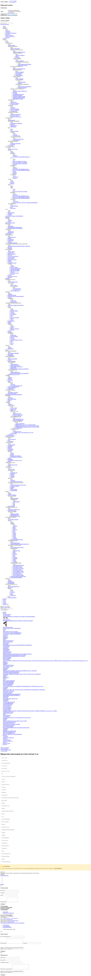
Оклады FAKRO (11, 506)
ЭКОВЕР (12, 477)
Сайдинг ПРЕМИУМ (19, 423)
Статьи (4, 602)
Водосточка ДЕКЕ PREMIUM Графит (21, 169)
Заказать (2, 874)
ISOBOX (10, 378)
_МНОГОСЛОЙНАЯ (20, 55)
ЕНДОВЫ (15, 93)
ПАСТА (12, 318)
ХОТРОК (12, 476)
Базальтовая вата (13, 472)
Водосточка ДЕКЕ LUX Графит (19, 161)
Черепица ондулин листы (15, 116)
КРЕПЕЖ (10, 294)
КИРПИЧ (7, 278)
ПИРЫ (11, 488)
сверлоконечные (16, 135)
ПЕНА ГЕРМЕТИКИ (12, 358)
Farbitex (12, 309)
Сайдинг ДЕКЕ (13, 408)
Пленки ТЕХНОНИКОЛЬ (13, 386)
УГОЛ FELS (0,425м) (17, 569)
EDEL (14, 530)
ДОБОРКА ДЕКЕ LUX (18, 414)
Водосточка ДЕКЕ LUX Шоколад (20, 163)
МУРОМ (10, 213)
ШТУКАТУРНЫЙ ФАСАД (14, 586)
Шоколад (15, 173)
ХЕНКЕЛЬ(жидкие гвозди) (14, 374)
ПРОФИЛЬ (10, 397)
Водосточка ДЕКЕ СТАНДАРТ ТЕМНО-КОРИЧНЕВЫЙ (25, 202)
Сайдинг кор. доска (17, 431)
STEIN (14, 536)
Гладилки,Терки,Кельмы (13, 256)
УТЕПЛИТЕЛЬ (11, 469)
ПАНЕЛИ (15, 526)
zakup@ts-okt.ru (15, 920)
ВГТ (9, 596)
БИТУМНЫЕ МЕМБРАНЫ (16, 123)
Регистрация (6, 24)
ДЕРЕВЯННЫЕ (16, 501)
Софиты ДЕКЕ (13, 433)
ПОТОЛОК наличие (12, 393)
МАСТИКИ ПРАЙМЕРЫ (13, 353)
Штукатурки (13, 595)
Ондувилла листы (14, 104)
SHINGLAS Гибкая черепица (19, 52)
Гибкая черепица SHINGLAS (19, 68)
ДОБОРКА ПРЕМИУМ (18, 420)
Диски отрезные (11, 257)
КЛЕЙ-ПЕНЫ (13, 367)
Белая (11, 207)
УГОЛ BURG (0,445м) (17, 567)
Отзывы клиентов (9, 35)
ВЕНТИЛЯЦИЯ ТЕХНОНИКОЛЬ (15, 228)
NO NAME (10, 380)
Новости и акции (6, 743)
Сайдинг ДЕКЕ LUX (17, 415)
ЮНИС (9, 461)
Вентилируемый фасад (10, 222)
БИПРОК (10, 447)
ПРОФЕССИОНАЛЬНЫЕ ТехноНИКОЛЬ (19, 368)
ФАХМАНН (10, 145)
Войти (1, 24)
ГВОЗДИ (15, 92)
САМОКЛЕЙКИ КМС (10, 435)
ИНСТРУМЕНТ (11, 251)
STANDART (15, 177)
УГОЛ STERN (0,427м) (18, 574)
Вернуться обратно (4, 875)
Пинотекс (10, 332)
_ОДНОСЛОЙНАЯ (19, 60)
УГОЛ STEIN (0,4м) (17, 573)
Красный (12, 182)
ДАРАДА (12, 326)
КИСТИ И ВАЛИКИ (14, 270)
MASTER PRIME (14, 310)
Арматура (7, 217)
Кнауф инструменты (12, 259)
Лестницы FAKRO (14, 498)
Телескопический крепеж (18, 139)
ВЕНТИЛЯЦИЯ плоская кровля (15, 227)
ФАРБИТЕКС (13, 335)
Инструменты (13, 314)
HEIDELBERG (11, 582)
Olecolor (12, 312)
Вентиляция (10, 226)
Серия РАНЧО (18, 74)
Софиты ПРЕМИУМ (17, 428)
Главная (4, 27)
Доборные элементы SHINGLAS (20, 91)
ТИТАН (9, 275)
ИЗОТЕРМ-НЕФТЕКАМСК (16, 481)
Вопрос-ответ (6, 604)
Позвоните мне (4, 7)
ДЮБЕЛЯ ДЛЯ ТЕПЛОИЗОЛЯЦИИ (16, 296)
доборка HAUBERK (14, 513)
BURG (14, 528)
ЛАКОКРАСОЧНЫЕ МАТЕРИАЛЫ (15, 305)
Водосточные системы (12, 149)
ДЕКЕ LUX (12, 410)
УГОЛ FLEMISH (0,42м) (18, 570)
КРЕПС (9, 458)
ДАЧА (9, 381)
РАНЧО (17, 56)
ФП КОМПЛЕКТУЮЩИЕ (16, 577)
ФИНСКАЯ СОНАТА (22, 65)
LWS (14, 505)
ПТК (9, 401)
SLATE (14, 535)
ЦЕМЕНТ (10, 580)
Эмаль (11, 319)
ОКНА (9, 221)
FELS (14, 531)
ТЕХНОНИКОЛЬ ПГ (15, 372)
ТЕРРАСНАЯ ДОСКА (12, 464)
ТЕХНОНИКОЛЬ (14, 206)
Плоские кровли (11, 120)
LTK (14, 502)
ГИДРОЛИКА (8, 233)
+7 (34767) (12, 1)
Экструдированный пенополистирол (18, 484)
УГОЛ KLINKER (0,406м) (18, 572)
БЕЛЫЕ (12, 454)
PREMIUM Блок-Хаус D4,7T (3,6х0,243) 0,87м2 (25, 424)
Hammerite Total (11, 320)
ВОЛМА (10, 238)
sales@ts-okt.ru (10, 919)
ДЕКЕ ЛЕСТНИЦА (12, 495)
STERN (14, 537)
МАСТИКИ (10, 354)
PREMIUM (15, 155)
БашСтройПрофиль (12, 399)
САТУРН (12, 266)
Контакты (7, 37)
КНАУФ (9, 241)
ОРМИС (10, 260)
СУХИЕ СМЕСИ (11, 444)
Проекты (5, 598)
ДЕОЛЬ (9, 331)
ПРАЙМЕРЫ (10, 355)
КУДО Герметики (11, 361)
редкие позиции (13, 302)
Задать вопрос (6, 925)
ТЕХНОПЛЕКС (13, 489)
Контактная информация (5, 763)
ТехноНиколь (11, 441)
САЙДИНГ (10, 404)
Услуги (4, 599)
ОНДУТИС (12, 384)
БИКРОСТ (12, 124)
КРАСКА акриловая (14, 328)
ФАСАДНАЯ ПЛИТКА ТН (14, 509)
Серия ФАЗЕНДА (19, 75)
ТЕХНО (12, 474)
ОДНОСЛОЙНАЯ (19, 78)
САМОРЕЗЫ (13, 300)
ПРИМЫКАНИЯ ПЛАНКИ (19, 97)
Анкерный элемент (14, 131)
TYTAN (9, 360)
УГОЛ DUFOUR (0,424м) (18, 568)
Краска (11, 315)
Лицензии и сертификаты (10, 33)
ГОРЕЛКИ (12, 144)
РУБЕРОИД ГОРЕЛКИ (15, 143)
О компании (8, 31)
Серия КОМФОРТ (22, 82)
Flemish (14, 532)
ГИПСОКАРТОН (11, 237)
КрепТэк (10, 297)
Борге (9, 440)
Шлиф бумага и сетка (12, 276)
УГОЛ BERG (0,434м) (17, 566)
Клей (11, 593)
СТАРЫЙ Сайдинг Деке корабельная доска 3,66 (23, 432)
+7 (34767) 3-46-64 (6, 918)
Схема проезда (11, 12)
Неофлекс (10, 248)
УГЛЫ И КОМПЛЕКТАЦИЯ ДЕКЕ (18, 576)
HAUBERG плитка (12, 510)
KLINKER (15, 558)
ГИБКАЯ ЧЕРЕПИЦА (15, 48)
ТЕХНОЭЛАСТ (13, 125)
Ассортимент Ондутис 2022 (16, 385)
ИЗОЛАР (10, 247)
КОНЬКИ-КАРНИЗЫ (17, 95)
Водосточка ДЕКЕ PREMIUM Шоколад (21, 156)
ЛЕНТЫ (9, 347)
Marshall (9, 322)
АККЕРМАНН (11, 583)
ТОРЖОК (10, 214)
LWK (14, 503)
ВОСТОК (10, 255)
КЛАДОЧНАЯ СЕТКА (13, 281)
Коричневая (12, 208)
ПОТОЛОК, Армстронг (13, 392)
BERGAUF (10, 587)
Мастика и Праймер (14, 317)
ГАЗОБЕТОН (11, 231)
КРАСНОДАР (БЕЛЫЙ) (15, 455)
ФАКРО (9, 493)
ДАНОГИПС (11, 240)
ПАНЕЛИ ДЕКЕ (16, 550)
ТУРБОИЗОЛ (11, 389)
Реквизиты (7, 34)
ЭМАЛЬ (12, 329)
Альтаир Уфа (10, 252)
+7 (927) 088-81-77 (12, 2)
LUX (14, 160)
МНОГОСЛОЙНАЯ (19, 72)
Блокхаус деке (13, 409)
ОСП (9, 211)
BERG (14, 527)
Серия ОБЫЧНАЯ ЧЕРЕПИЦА (24, 64)
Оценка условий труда (10, 36)
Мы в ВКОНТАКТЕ (7, 927)
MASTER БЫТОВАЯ (15, 365)
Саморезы (15, 134)
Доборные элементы (14, 103)
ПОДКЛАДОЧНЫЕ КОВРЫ (19, 96)
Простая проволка (17, 288)
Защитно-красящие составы (16, 339)
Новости (5, 38)
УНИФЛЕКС (13, 126)
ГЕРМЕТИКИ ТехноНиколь (16, 366)
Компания (7, 30)
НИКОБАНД (11, 348)
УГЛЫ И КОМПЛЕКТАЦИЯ (16, 539)
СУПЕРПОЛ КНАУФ (12, 242)
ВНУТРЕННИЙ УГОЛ (15, 516)
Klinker (14, 534)
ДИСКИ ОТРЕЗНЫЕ (14, 269)
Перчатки (10, 261)
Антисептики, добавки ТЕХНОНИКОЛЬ (14, 216)
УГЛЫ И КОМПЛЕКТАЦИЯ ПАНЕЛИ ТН (19, 544)
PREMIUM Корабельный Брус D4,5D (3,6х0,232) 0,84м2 (27, 426)
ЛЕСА (6, 349)
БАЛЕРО (20, 83)
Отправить (3, 904)
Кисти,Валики (11, 258)
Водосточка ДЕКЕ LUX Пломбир (20, 162)
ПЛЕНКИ (10, 377)
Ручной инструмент (12, 262)
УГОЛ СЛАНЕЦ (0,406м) (18, 575)
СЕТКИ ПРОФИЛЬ (12, 597)
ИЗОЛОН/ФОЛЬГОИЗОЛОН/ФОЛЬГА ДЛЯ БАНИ (19, 246)
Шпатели (12, 274)
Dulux (9, 306)
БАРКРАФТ (10, 445)
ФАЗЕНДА (17, 57)
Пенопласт (12, 480)
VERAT (12, 181)
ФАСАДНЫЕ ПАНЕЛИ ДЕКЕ (16, 547)
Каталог (7, 42)
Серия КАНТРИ (18, 73)
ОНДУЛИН (12, 107)
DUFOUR (15, 529)
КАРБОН (12, 487)
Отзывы (4, 603)
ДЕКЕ (11, 187)
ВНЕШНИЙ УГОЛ (14, 515)
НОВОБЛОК (10, 232)
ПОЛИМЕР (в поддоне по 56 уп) (15, 460)
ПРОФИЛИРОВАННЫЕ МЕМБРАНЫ (13, 394)
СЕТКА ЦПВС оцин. (15, 290)
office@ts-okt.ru (11, 921)
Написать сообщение (5, 20)
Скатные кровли (11, 45)
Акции (4, 601)
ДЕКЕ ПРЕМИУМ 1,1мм (18, 419)
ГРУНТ (12, 327)
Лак (11, 316)
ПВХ (11, 130)
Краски (11, 594)
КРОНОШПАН (11, 212)
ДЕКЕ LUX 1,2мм (17, 413)
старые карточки (16, 140)
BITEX (11, 590)
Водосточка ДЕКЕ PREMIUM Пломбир (21, 170)
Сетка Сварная (13, 285)
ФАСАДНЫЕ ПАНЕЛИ (13, 519)
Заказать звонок (6, 926)
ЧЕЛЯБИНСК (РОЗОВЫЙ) (16, 457)
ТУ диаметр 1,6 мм (17, 289)
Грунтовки (12, 313)
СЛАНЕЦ (15, 538)
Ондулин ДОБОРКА (14, 110)
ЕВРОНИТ (10, 450)
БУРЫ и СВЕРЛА (11, 254)
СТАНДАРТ (15, 201)
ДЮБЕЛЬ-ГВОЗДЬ (12, 295)
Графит (14, 171)
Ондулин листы (13, 111)
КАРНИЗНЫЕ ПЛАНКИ (18, 94)
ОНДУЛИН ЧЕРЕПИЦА (15, 114)
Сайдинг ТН (10, 434)
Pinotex (9, 323)
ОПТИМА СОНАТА (22, 87)
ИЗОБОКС (12, 473)
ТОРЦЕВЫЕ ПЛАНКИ (18, 98)
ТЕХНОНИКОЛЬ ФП (15, 543)
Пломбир (15, 164)
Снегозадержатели (12, 439)
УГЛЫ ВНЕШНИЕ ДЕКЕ (18, 565)
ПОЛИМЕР (10, 459)
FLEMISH (15, 557)
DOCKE (12, 152)
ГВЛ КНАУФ (11, 239)
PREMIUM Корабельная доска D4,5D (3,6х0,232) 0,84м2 (27, 425)
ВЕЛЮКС (10, 220)
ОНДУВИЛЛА (13, 102)
